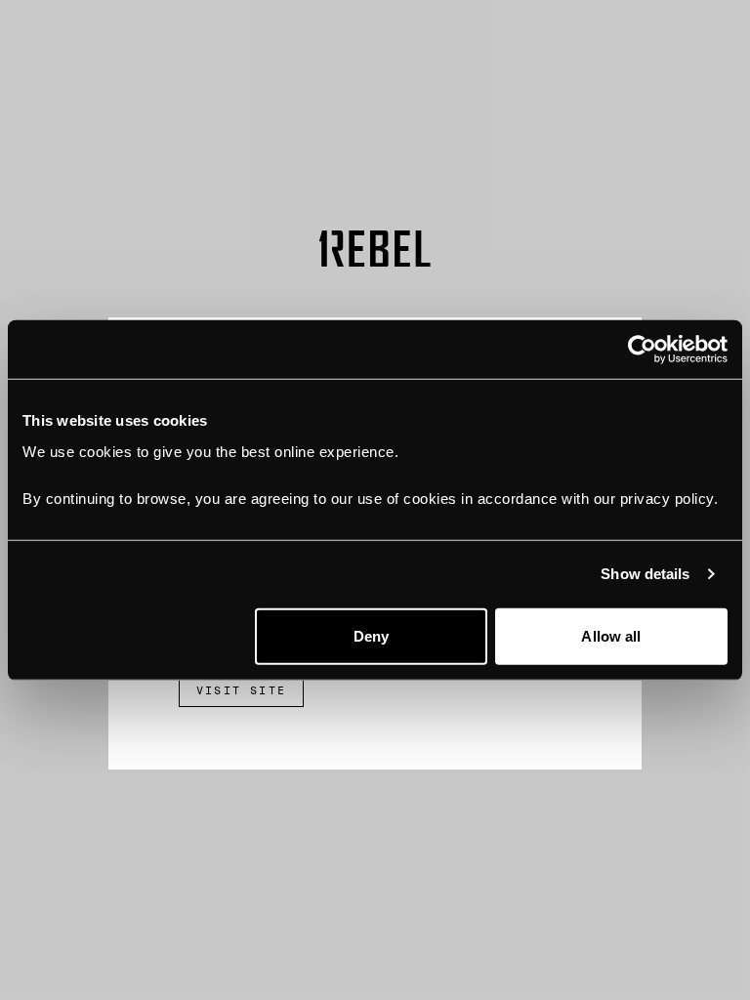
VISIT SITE (241, 690)
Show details (645, 573)
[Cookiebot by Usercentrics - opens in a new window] (642, 349)
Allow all (611, 635)
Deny (371, 635)
